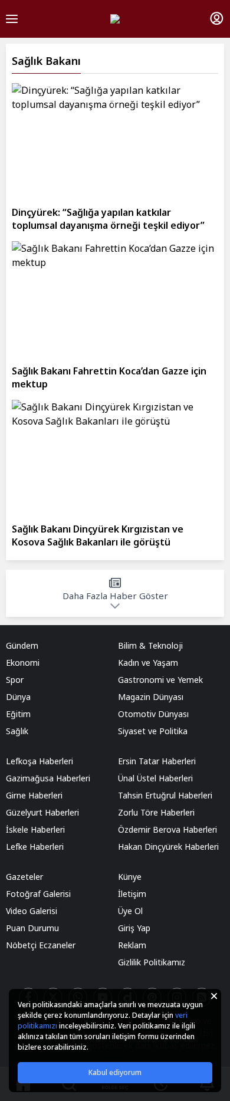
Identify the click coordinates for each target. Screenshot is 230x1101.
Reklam (132, 945)
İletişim (132, 893)
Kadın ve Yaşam (148, 662)
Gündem (22, 645)
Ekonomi (23, 662)
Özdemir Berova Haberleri (167, 829)
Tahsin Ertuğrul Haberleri (165, 795)
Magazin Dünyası (150, 696)
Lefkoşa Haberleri (39, 761)
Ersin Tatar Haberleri (157, 761)
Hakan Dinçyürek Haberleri (168, 846)
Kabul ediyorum (115, 1072)
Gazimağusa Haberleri (48, 778)
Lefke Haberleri (35, 846)
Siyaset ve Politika (153, 731)
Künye (130, 876)
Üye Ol (130, 910)
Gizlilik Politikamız (151, 962)
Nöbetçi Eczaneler (40, 945)
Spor (15, 679)
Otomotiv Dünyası (153, 713)
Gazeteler (24, 876)
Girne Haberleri (34, 795)
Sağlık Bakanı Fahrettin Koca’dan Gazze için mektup (109, 377)
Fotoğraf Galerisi (38, 893)
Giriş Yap (134, 928)
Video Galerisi (31, 910)
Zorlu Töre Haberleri (156, 812)
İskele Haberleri (35, 829)
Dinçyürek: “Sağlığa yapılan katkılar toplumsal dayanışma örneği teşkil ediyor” (108, 219)
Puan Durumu (32, 928)
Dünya (18, 696)
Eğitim (18, 713)
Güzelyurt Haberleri (42, 812)
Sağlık (17, 731)
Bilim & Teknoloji (150, 645)
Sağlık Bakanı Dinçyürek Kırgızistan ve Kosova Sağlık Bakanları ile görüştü (97, 535)
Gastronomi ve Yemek (160, 679)
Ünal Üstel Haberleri (155, 778)
